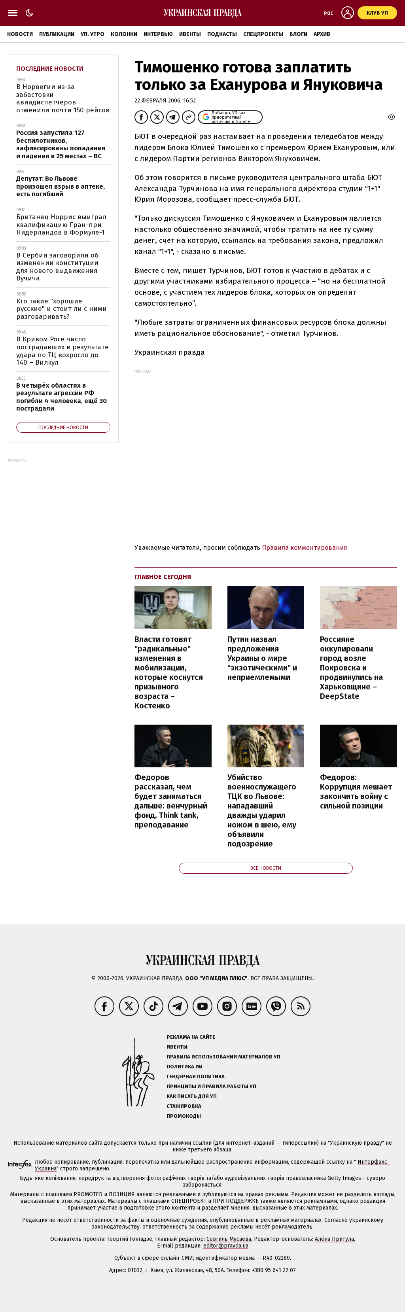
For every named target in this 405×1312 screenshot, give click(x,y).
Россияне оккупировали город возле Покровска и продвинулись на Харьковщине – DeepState (351, 667)
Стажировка (184, 1106)
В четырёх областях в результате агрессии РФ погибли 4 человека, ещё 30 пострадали (61, 397)
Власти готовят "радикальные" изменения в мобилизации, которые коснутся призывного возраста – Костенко (168, 672)
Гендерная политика (196, 1076)
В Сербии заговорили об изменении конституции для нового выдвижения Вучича (57, 267)
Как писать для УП (192, 1096)
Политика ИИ (184, 1067)
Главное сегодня (162, 577)
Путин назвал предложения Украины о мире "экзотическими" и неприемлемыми (262, 658)
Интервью (158, 34)
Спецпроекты (263, 34)
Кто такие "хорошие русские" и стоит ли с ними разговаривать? (61, 309)
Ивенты (190, 34)
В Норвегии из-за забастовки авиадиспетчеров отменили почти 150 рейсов (63, 98)
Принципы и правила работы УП (211, 1086)
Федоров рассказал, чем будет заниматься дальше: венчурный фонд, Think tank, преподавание (170, 800)
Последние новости (49, 68)
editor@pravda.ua (225, 1245)
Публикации (56, 34)
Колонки (124, 34)
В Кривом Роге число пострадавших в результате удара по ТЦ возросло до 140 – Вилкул (62, 351)
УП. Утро (92, 34)
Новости (20, 34)
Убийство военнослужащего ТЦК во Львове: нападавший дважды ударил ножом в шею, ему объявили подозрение (261, 810)
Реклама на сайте (191, 1037)
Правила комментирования (304, 547)
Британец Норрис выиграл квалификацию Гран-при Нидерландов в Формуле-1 (61, 225)
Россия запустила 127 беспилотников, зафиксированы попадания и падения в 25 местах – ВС (61, 144)
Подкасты (222, 34)
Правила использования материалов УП (223, 1057)
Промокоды (184, 1116)
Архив (322, 34)
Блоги (298, 34)
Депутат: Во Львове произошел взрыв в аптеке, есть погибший (60, 186)
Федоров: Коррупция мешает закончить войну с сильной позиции (356, 791)
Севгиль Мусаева (228, 1239)
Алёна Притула (334, 1239)
